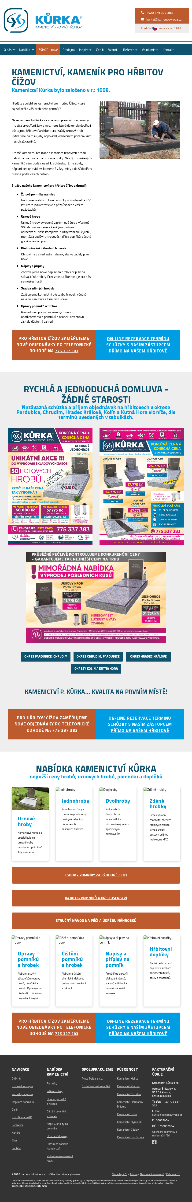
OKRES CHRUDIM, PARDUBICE (98, 656)
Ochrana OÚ (173, 1174)
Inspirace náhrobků (23, 1101)
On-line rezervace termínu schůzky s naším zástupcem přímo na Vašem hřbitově (138, 345)
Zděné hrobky (55, 1091)
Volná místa (150, 49)
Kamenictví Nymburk (129, 1121)
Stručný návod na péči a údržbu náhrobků (96, 921)
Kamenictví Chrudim (129, 1094)
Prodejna (69, 49)
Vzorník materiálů (22, 1117)
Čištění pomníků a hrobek (56, 1113)
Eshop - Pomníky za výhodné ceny (96, 875)
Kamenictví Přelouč (128, 1086)
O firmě (16, 1078)
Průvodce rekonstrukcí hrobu (60, 1158)
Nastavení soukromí (152, 1174)
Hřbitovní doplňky (57, 1136)
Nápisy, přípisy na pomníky (57, 1126)
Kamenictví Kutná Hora (130, 1137)
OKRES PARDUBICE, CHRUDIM (45, 656)
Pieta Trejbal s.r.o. (92, 1078)
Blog (14, 1140)
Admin (133, 1174)
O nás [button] (8, 49)
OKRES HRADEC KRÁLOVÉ (148, 656)
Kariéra (16, 1132)
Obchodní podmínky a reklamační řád (164, 1133)
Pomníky (52, 1083)
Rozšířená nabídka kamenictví (57, 1146)
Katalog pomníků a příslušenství (96, 898)
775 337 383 (66, 351)
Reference (130, 49)
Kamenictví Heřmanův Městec (130, 1104)
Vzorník (113, 49)
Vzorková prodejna (22, 1086)
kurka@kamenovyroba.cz (167, 1114)
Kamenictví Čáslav (128, 1129)
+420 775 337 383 (166, 1103)
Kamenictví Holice (127, 1078)
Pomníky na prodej (22, 1094)
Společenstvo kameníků (96, 1086)
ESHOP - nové (48, 49)
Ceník (100, 49)
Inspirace (85, 49)
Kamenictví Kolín (127, 1114)
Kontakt (168, 49)
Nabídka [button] (25, 49)
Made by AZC (119, 1174)
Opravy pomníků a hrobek (56, 1101)
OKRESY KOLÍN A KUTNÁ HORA (96, 669)
